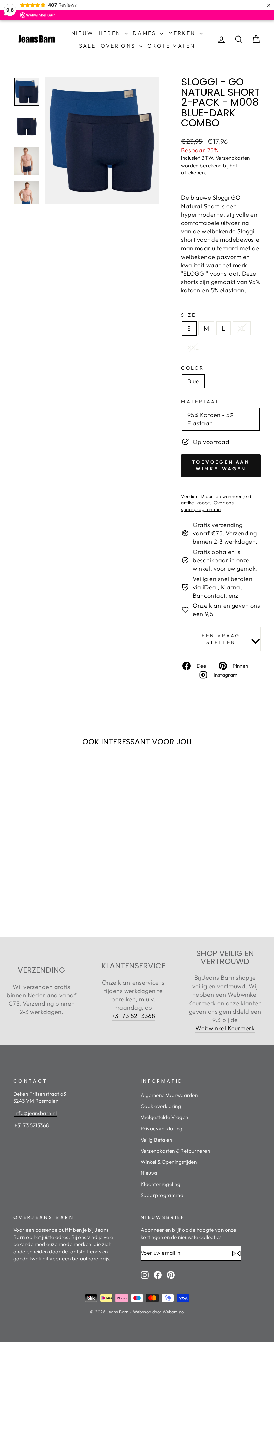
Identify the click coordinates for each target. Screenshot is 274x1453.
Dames (145, 33)
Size (188, 315)
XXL (193, 347)
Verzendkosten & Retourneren (175, 1151)
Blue (193, 381)
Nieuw (82, 33)
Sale (87, 45)
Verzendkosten (233, 158)
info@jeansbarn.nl (35, 1113)
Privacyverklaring (162, 1128)
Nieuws (149, 1173)
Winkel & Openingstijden (169, 1162)
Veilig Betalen (156, 1140)
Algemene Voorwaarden (169, 1095)
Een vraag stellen (221, 639)
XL (242, 328)
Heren (111, 33)
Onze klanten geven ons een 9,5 (226, 610)
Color (192, 368)
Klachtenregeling (160, 1184)
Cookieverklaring (161, 1106)
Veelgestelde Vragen (164, 1117)
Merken (183, 33)
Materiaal (200, 401)
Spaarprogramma (162, 1195)
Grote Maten (171, 45)
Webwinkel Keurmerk (225, 1028)
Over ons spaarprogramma (207, 506)
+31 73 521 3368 (133, 1016)
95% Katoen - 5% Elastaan (210, 419)
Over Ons (119, 45)
